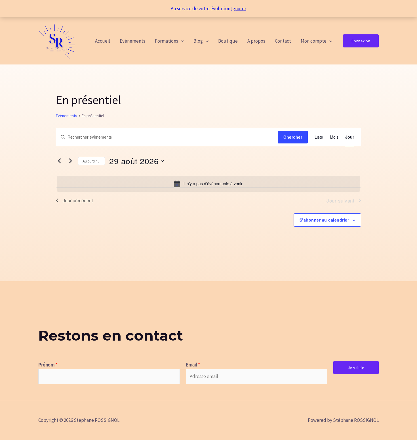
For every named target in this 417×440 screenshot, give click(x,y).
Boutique (228, 41)
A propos (256, 41)
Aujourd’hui (91, 161)
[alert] (208, 184)
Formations (166, 41)
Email (193, 365)
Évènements (66, 115)
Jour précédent (78, 200)
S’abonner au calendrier (324, 220)
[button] (181, 41)
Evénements (132, 41)
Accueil (102, 41)
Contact (283, 41)
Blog (198, 41)
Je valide (356, 367)
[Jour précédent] (59, 161)
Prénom (47, 365)
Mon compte (314, 41)
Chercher (292, 137)
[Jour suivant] (70, 161)
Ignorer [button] (238, 8)
